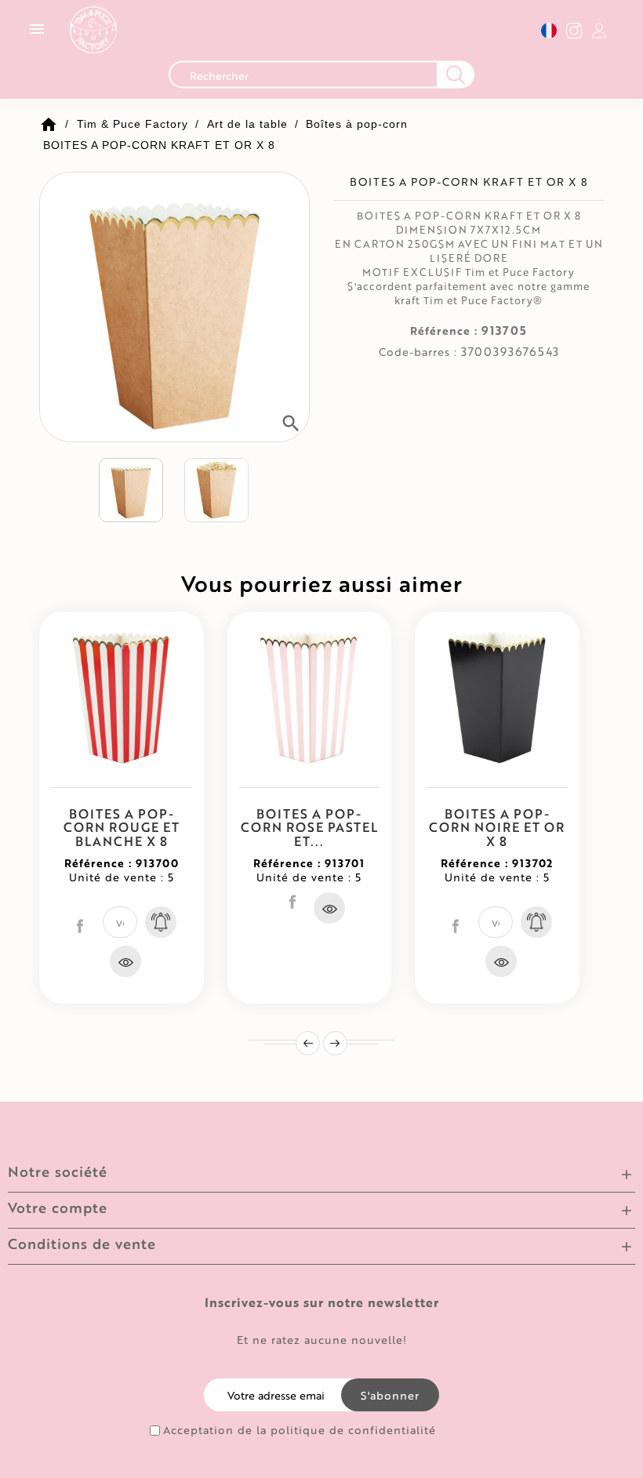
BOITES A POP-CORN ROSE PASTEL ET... (309, 827)
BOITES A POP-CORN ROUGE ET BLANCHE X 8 (122, 827)
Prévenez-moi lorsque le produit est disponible (160, 922)
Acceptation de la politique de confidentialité (299, 1430)
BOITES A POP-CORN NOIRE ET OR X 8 (497, 827)
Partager (80, 926)
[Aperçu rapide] (125, 961)
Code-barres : (418, 352)
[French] (549, 30)
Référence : (444, 331)
